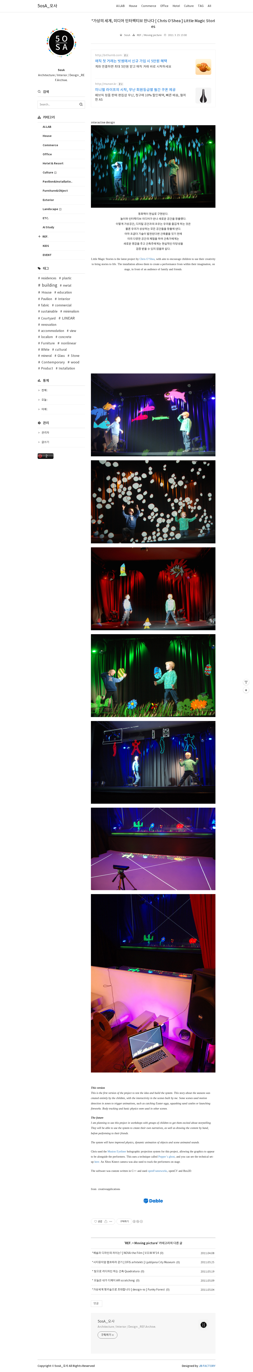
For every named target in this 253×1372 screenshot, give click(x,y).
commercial (63, 305)
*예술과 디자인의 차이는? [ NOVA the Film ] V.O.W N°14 (125, 1253)
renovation (48, 325)
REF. (128, 1243)
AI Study (48, 227)
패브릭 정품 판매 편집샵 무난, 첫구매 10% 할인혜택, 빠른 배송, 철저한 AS (140, 97)
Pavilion (46, 299)
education (64, 292)
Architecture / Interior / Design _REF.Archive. (127, 1326)
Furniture (48, 343)
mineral (46, 356)
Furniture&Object (55, 190)
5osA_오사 (106, 1321)
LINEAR (68, 318)
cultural (61, 350)
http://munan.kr (105, 84)
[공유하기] (105, 1221)
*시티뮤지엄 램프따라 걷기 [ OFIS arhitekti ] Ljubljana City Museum (133, 1262)
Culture (189, 6)
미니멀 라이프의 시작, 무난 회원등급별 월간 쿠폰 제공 (135, 90)
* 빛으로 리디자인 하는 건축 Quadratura (116, 1271)
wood (75, 362)
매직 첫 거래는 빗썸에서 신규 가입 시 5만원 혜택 (131, 61)
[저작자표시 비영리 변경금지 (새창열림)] (137, 1221)
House (133, 6)
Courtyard (48, 318)
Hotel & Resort (53, 163)
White (45, 350)
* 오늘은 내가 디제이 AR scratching (113, 1280)
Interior (64, 299)
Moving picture (146, 1243)
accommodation (52, 331)
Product (47, 368)
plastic (67, 278)
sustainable (49, 311)
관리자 (45, 432)
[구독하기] (246, 690)
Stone (75, 356)
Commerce (148, 6)
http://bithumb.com (108, 55)
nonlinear (68, 343)
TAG (201, 6)
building (49, 285)
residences (48, 278)
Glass (61, 356)
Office (164, 6)
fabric (45, 305)
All (209, 6)
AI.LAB (120, 6)
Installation (67, 368)
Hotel (176, 6)
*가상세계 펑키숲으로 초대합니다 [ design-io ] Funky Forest (128, 1289)
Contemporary (53, 362)
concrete (65, 337)
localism (47, 337)
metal (67, 285)
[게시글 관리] (110, 1221)
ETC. (46, 218)
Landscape (51, 209)
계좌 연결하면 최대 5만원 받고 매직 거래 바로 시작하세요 (133, 66)
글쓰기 (45, 442)
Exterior (48, 200)
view (73, 331)
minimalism (71, 311)
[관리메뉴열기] (246, 682)
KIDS (46, 246)
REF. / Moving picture (149, 35)
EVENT (47, 255)
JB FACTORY (207, 1366)
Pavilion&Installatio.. (57, 181)
